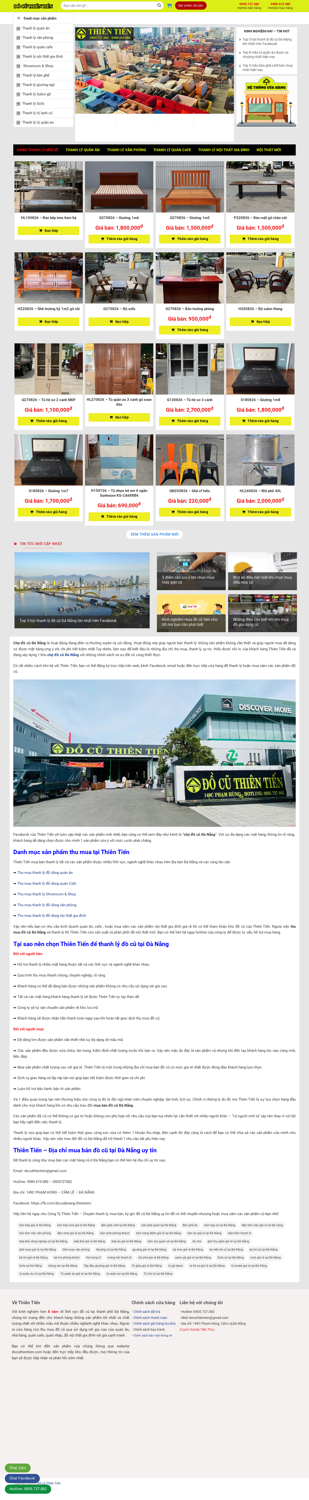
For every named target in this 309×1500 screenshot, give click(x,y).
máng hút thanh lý (119, 1257)
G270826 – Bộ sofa (119, 309)
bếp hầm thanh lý (239, 1233)
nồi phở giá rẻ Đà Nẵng (153, 1257)
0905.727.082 (249, 5)
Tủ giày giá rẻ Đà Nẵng (147, 1265)
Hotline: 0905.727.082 (28, 1489)
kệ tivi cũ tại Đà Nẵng (264, 1249)
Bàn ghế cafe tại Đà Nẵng (118, 1225)
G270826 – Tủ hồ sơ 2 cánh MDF (49, 400)
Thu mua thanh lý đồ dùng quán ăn (45, 872)
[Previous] (84, 70)
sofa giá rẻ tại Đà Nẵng (265, 1257)
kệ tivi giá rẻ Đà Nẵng (33, 1257)
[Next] (224, 70)
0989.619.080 (280, 5)
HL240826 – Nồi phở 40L (260, 491)
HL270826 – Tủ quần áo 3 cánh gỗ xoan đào (119, 402)
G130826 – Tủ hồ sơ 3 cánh (189, 400)
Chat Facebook (22, 1478)
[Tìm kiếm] (159, 5)
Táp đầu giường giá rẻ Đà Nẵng (104, 1265)
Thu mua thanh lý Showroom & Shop (46, 894)
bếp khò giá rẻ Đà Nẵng (89, 1241)
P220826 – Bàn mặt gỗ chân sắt (260, 218)
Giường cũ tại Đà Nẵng (111, 1249)
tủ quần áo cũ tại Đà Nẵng (36, 1273)
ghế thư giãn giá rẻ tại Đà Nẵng (228, 1241)
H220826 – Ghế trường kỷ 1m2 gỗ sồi (49, 309)
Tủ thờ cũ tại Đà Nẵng (158, 1273)
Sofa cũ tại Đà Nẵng (231, 1257)
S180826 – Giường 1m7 (48, 491)
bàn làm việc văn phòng (35, 1233)
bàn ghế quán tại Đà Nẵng (158, 1225)
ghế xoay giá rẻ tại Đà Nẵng (37, 1249)
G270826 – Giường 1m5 (190, 218)
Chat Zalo (17, 1468)
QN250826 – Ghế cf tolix (189, 491)
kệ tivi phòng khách (67, 1257)
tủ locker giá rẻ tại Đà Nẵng (249, 1265)
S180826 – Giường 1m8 (260, 400)
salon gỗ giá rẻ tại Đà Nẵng (193, 1257)
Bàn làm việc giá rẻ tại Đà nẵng (262, 1225)
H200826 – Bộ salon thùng (260, 309)
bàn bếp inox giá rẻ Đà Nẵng (76, 1225)
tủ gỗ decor (175, 1265)
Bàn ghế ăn (190, 1225)
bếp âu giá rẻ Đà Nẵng (126, 1241)
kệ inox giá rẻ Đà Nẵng (188, 1249)
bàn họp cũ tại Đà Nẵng (219, 1225)
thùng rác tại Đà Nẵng (62, 1265)
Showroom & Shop (37, 66)
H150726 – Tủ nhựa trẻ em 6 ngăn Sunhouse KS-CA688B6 (119, 493)
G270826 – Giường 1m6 (119, 218)
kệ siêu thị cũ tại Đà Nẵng (226, 1249)
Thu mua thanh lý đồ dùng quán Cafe (46, 883)
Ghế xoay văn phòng (76, 1249)
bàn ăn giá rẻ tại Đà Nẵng (204, 1233)
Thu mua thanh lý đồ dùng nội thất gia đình (51, 915)
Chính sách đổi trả (146, 1312)
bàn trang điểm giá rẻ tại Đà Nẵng (158, 1233)
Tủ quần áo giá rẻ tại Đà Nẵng (80, 1273)
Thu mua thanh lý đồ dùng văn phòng (46, 905)
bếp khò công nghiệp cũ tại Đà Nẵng (43, 1241)
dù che (196, 1241)
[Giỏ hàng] (169, 5)
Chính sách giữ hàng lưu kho (154, 1323)
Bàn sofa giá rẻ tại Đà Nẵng (75, 1233)
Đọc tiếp (51, 231)
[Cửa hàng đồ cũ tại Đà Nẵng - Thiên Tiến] (33, 6)
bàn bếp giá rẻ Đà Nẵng (35, 1225)
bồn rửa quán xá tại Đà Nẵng (167, 1241)
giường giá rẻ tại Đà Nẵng (150, 1249)
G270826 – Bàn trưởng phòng (190, 309)
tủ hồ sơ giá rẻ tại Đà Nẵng (207, 1265)
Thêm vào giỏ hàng (121, 239)
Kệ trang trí (93, 1257)
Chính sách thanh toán (150, 1318)
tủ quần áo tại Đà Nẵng (121, 1273)
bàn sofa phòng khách (115, 1233)
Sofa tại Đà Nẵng (30, 1265)
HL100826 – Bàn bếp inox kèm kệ (48, 218)
